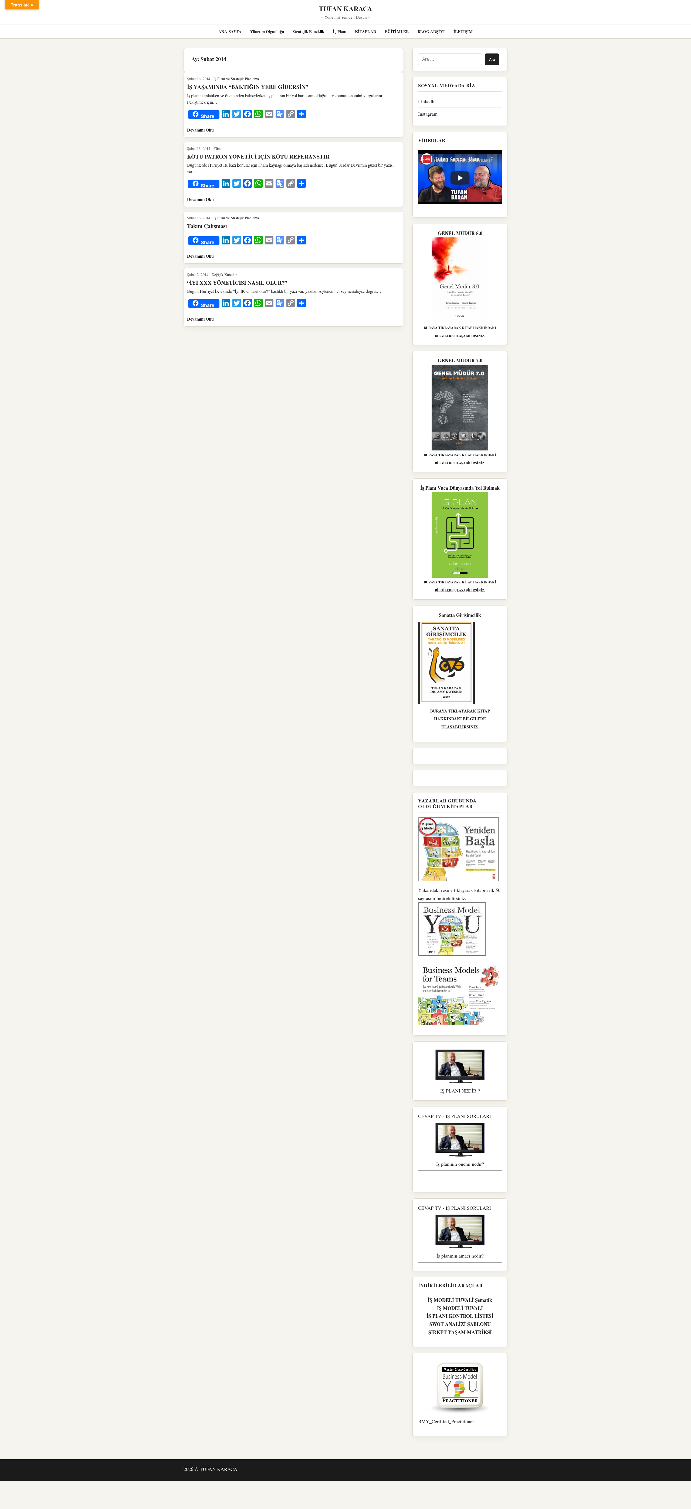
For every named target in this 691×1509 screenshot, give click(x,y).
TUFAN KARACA (345, 9)
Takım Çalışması (207, 226)
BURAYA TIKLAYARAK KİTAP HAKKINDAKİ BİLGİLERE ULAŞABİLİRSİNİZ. (460, 719)
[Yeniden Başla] (460, 849)
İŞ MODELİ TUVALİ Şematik (460, 1299)
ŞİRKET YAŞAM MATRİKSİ (460, 1332)
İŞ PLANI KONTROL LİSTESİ (459, 1315)
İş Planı (339, 31)
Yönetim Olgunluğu (267, 31)
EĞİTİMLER (397, 31)
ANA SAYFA (230, 31)
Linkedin (427, 101)
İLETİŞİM (463, 31)
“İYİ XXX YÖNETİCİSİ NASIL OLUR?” (237, 282)
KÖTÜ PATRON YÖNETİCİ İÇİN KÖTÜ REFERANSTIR (258, 156)
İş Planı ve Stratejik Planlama (236, 78)
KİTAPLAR (365, 31)
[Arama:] (450, 59)
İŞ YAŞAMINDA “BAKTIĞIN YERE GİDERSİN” (247, 87)
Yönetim (220, 148)
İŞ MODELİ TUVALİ (460, 1308)
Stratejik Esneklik (308, 31)
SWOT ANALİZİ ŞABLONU (460, 1323)
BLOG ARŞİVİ (431, 31)
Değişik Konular (224, 274)
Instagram (428, 113)
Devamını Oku (200, 130)
